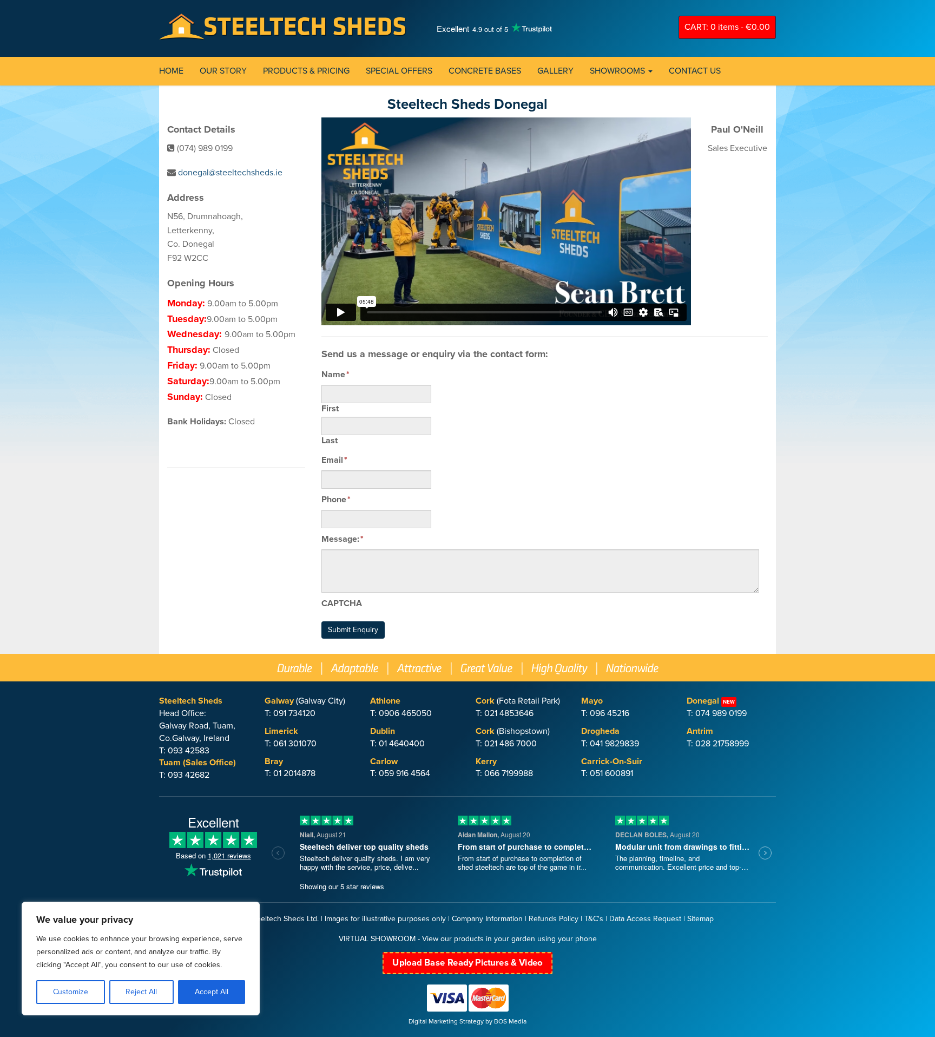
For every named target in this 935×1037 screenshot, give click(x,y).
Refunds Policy (553, 918)
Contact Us (695, 70)
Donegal (703, 700)
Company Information (487, 918)
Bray (274, 761)
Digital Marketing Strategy (446, 1021)
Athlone (385, 700)
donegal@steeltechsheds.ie (230, 172)
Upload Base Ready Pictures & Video (467, 962)
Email (334, 460)
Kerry (486, 761)
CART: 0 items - (727, 27)
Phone (336, 499)
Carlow (384, 761)
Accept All (211, 991)
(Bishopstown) (513, 731)
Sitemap (700, 918)
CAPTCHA (341, 603)
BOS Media (510, 1021)
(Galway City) (305, 700)
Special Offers (399, 70)
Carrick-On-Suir (611, 761)
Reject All (141, 991)
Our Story (223, 70)
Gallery (555, 70)
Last (329, 440)
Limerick (281, 731)
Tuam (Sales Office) (197, 762)
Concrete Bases (485, 70)
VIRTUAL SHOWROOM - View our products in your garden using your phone (468, 938)
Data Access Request (645, 918)
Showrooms (618, 70)
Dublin (382, 731)
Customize (70, 991)
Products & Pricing (306, 70)
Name (335, 374)
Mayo (592, 700)
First (330, 408)
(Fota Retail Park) (518, 700)
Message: (342, 539)
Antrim (700, 731)
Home (171, 70)
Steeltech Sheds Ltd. (284, 918)
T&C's (593, 918)
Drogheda (600, 731)
